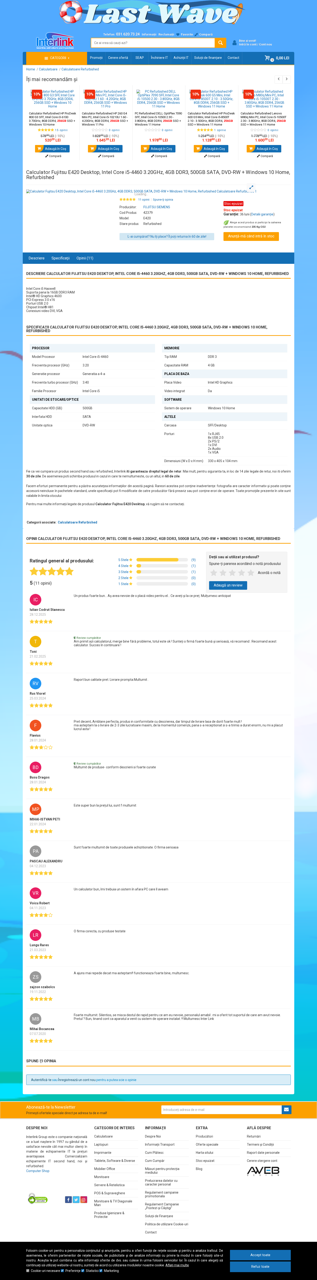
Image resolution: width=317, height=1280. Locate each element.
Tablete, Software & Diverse (114, 1161)
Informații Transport (160, 1144)
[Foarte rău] (213, 573)
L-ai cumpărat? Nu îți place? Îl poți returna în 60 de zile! (167, 236)
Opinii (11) (85, 258)
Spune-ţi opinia (163, 199)
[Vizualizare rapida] (69, 103)
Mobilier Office (104, 1169)
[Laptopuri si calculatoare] (55, 1188)
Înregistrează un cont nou (77, 1080)
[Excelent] (251, 573)
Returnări (254, 1136)
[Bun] (232, 573)
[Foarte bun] (241, 573)
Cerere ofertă (118, 58)
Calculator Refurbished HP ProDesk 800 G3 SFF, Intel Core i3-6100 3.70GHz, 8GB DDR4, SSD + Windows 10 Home (52, 119)
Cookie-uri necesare (45, 1271)
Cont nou (265, 44)
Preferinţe (73, 1271)
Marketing (111, 1271)
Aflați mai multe (177, 1265)
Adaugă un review (228, 585)
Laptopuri (101, 1144)
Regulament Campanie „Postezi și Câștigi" (162, 1206)
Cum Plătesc (154, 1152)
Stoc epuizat (205, 1161)
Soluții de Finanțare (159, 1216)
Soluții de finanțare (208, 58)
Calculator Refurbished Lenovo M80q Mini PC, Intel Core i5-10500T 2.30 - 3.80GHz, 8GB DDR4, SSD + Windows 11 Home (263, 119)
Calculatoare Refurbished (77, 522)
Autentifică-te (41, 1080)
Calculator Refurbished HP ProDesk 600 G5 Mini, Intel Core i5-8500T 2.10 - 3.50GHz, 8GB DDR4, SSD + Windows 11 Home (211, 119)
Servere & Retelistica (109, 1185)
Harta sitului (204, 1152)
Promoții (96, 58)
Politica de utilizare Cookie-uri (166, 1224)
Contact (233, 58)
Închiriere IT (159, 58)
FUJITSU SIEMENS (156, 207)
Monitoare (101, 1177)
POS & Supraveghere (109, 1193)
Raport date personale (263, 1152)
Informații (149, 34)
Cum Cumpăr (155, 1161)
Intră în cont (247, 44)
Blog (199, 1169)
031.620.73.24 (128, 34)
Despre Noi (153, 1136)
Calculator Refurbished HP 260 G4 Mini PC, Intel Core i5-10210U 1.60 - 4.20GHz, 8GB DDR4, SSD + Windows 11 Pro (105, 119)
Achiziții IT (181, 58)
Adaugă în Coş (55, 149)
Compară (54, 156)
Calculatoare (103, 1136)
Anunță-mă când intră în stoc (251, 236)
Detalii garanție (262, 214)
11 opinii (143, 199)
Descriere (37, 258)
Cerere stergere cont (262, 1161)
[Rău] (223, 573)
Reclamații (166, 34)
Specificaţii (61, 258)
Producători (204, 1136)
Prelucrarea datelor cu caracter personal (161, 1182)
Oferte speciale (207, 1144)
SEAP (140, 58)
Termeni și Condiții (260, 1144)
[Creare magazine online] (263, 1171)
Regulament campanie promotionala (161, 1194)
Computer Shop (37, 1171)
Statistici (92, 1271)
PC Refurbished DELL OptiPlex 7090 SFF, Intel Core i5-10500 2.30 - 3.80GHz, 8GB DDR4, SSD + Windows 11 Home (158, 119)
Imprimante (102, 1152)
